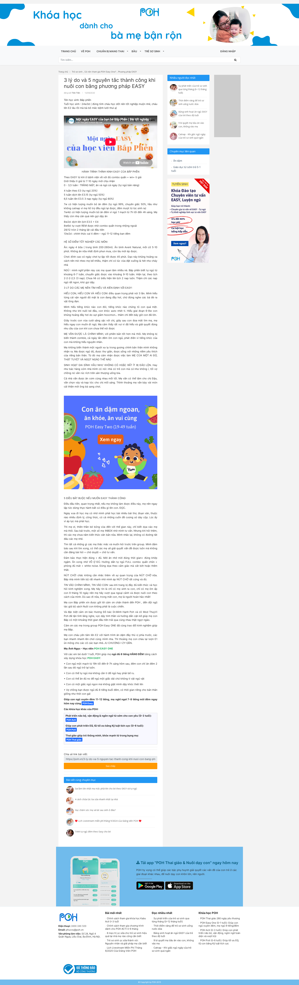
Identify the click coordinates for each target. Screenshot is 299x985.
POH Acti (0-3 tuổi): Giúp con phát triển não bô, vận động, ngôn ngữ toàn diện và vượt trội (219, 933)
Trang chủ (68, 51)
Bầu (134, 51)
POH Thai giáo (73, 739)
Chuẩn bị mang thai (110, 51)
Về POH (85, 51)
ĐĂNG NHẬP (228, 51)
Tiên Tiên (76, 93)
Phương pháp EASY (127, 71)
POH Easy (88, 703)
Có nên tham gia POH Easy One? (100, 71)
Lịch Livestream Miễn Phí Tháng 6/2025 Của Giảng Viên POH (123, 949)
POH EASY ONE (103, 648)
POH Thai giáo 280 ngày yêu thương (220, 918)
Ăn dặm (177, 160)
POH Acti (71, 719)
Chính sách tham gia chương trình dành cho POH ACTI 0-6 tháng (124, 927)
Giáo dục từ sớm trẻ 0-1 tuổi (186, 169)
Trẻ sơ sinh (152, 51)
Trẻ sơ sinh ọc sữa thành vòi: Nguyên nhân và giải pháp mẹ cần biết (126, 942)
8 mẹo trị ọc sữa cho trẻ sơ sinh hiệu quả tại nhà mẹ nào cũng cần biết (126, 935)
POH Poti (71, 729)
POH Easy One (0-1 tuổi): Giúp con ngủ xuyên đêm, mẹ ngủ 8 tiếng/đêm (219, 924)
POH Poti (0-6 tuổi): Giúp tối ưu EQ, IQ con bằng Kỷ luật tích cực (219, 942)
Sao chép (120, 765)
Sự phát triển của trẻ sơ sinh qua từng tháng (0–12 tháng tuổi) (170, 920)
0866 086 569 (78, 926)
